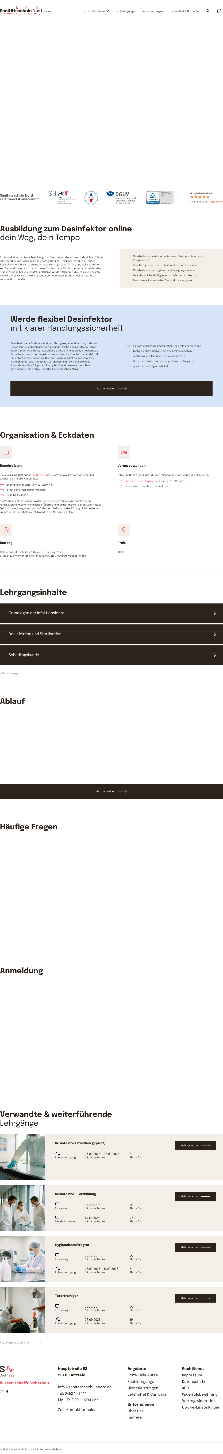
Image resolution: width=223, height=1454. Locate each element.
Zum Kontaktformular (77, 1410)
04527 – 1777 (75, 1394)
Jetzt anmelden (54, 146)
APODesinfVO (41, 475)
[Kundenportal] (208, 11)
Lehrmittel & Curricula (185, 11)
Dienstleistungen (153, 11)
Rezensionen (216, 202)
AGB (185, 1388)
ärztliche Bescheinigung (139, 481)
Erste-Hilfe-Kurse (94, 11)
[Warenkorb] (219, 11)
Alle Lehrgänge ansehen (15, 1343)
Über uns (136, 1411)
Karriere (135, 1417)
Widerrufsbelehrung (200, 1394)
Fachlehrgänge (125, 11)
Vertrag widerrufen (199, 1401)
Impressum (192, 1375)
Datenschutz (193, 1382)
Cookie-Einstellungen (201, 1407)
